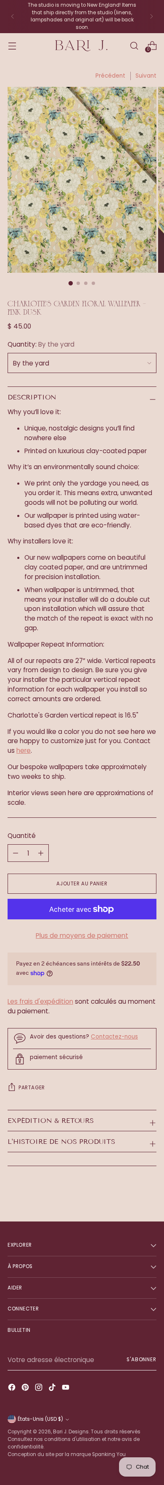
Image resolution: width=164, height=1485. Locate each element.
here (23, 750)
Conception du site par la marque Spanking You (67, 1454)
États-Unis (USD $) (40, 1419)
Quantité (22, 835)
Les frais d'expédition (40, 1001)
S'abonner (141, 1359)
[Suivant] (151, 16)
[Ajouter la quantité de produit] (15, 853)
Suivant (145, 76)
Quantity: (41, 344)
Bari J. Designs (71, 1431)
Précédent (110, 76)
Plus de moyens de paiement (82, 935)
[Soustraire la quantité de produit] (40, 853)
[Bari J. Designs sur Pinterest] (26, 1388)
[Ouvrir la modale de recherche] (134, 45)
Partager (32, 1087)
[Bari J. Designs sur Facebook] (13, 1388)
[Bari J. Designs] (82, 46)
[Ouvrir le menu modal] (12, 45)
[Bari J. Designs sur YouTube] (66, 1388)
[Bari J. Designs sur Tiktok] (53, 1388)
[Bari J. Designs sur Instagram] (39, 1388)
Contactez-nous (114, 1037)
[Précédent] (12, 16)
